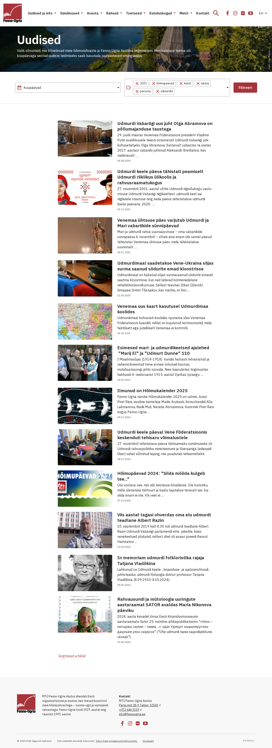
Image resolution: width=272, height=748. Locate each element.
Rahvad (112, 13)
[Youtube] (250, 13)
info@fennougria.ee (132, 714)
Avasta (93, 13)
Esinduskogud (160, 13)
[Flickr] (242, 13)
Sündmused (69, 13)
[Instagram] (235, 13)
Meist (184, 13)
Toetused (134, 13)
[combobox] (177, 88)
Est (264, 13)
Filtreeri (245, 87)
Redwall (249, 741)
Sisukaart (148, 740)
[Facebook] (227, 13)
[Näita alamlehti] (55, 13)
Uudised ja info (40, 13)
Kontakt (203, 13)
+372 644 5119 (129, 710)
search (216, 13)
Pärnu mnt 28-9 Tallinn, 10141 (138, 705)
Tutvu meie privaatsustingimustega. (116, 740)
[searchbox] (195, 91)
